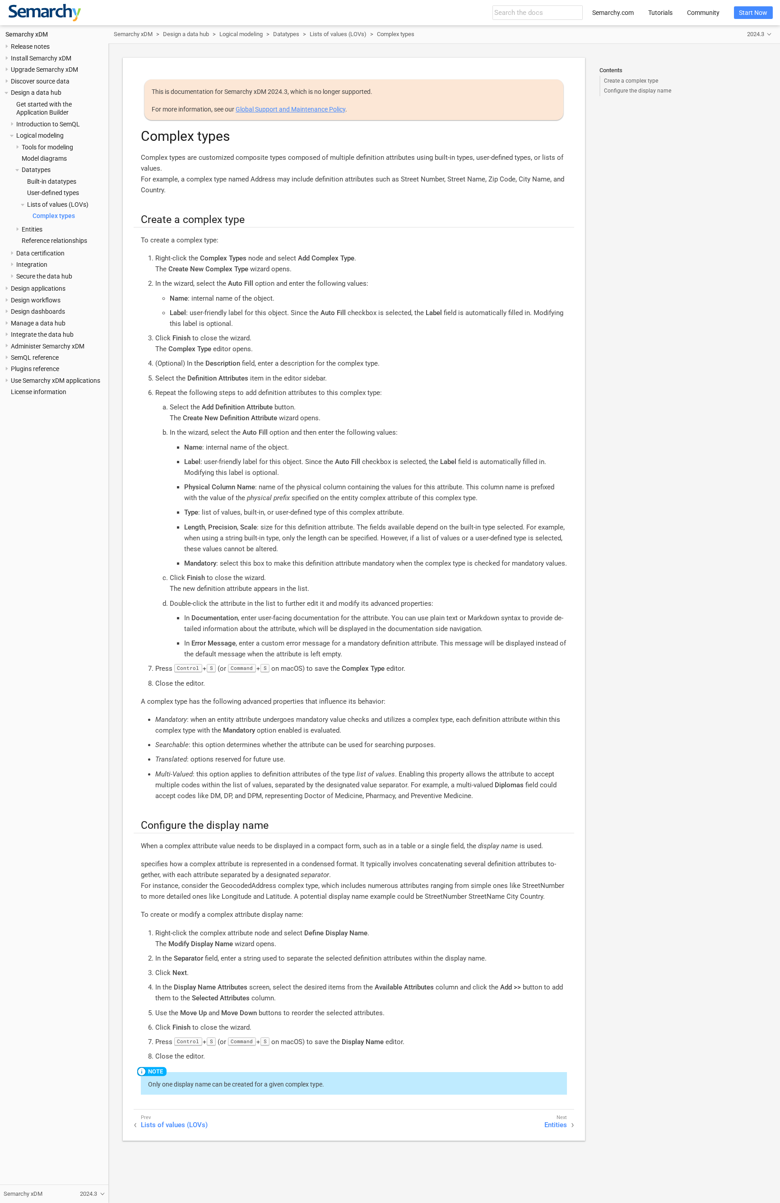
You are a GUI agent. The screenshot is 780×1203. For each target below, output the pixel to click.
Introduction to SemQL (48, 124)
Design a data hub (36, 93)
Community (703, 12)
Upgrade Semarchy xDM (44, 70)
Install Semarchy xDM (41, 58)
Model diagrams (44, 158)
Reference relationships (54, 241)
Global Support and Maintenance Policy (290, 109)
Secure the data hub (44, 276)
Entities (32, 229)
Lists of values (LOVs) (57, 204)
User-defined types (53, 193)
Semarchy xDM (26, 34)
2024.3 (755, 34)
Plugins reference (35, 369)
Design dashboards (38, 312)
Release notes (30, 47)
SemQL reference (35, 357)
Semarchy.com (613, 12)
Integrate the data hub (42, 334)
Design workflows (35, 300)
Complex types (53, 216)
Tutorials (660, 12)
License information (38, 392)
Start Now (753, 12)
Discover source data (40, 81)
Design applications (38, 289)
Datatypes (36, 170)
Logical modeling (40, 135)
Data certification (40, 253)
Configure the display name (637, 91)
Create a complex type (631, 81)
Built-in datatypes (51, 181)
